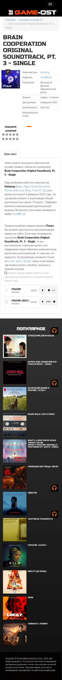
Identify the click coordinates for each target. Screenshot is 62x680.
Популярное (31, 328)
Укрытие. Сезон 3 (37, 545)
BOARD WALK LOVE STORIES (41, 414)
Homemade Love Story (17, 190)
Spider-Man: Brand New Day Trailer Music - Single (42, 363)
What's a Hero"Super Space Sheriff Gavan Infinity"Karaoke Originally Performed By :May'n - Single (43, 443)
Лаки (30, 597)
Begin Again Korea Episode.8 (33, 186)
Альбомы (10, 19)
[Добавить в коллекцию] (8, 72)
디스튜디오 (46, 77)
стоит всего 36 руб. (20, 261)
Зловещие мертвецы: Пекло (43, 466)
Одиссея (32, 493)
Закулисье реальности (40, 519)
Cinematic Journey (38, 624)
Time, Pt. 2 (38, 190)
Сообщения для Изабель (41, 336)
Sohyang (44, 72)
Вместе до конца (37, 571)
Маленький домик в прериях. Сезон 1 (38, 389)
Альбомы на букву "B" (31, 19)
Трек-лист (10, 154)
